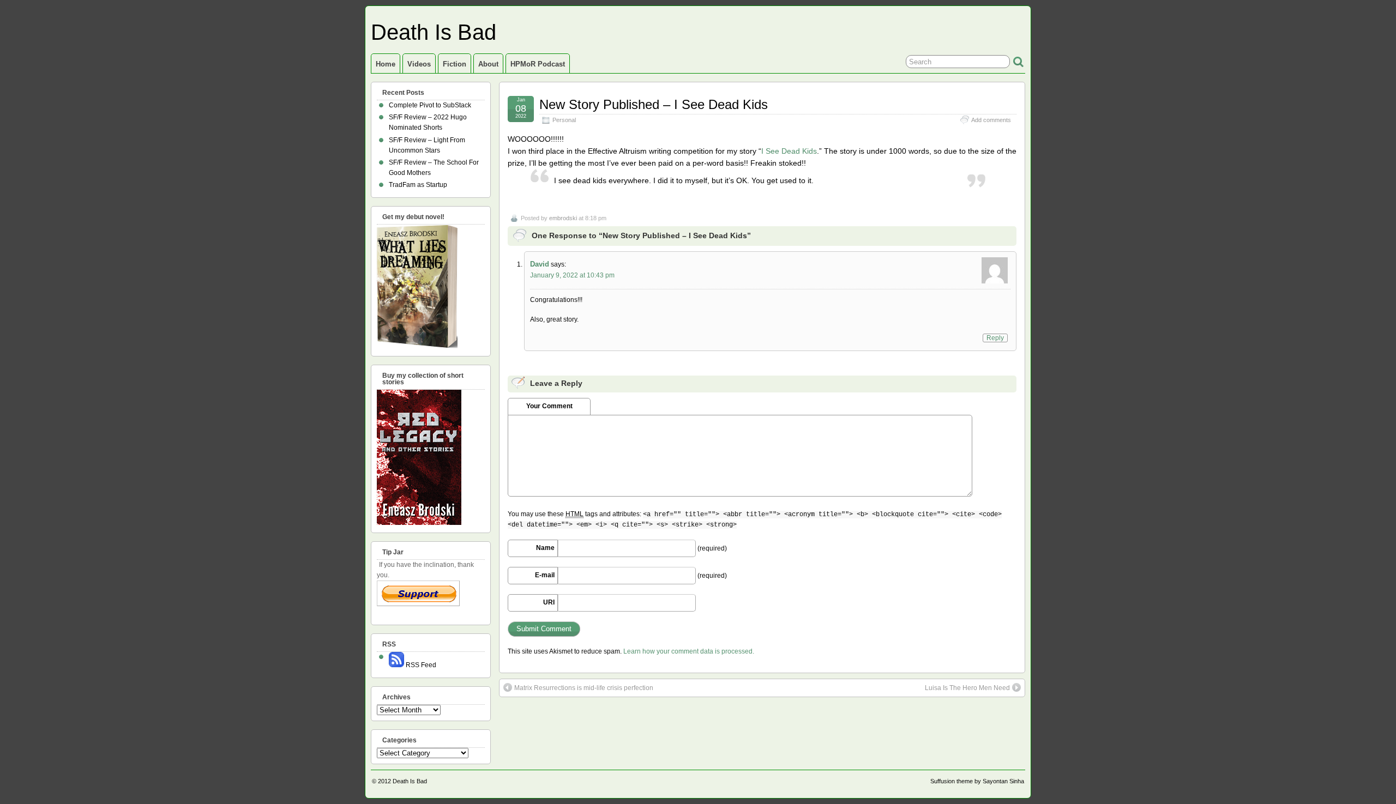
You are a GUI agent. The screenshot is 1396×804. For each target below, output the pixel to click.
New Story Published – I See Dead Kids (653, 104)
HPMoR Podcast (537, 64)
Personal (564, 120)
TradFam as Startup (418, 185)
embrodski (563, 218)
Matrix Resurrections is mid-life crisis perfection (583, 688)
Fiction (454, 64)
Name (545, 548)
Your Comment (549, 406)
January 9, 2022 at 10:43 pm (572, 275)
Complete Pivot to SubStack (430, 105)
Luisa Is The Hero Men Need (967, 688)
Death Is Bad (433, 32)
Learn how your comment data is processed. (688, 651)
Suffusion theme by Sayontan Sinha (977, 781)
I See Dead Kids (789, 151)
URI (549, 602)
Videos (419, 64)
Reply (995, 338)
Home (385, 64)
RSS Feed (420, 665)
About (488, 64)
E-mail (545, 575)
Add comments (991, 120)
